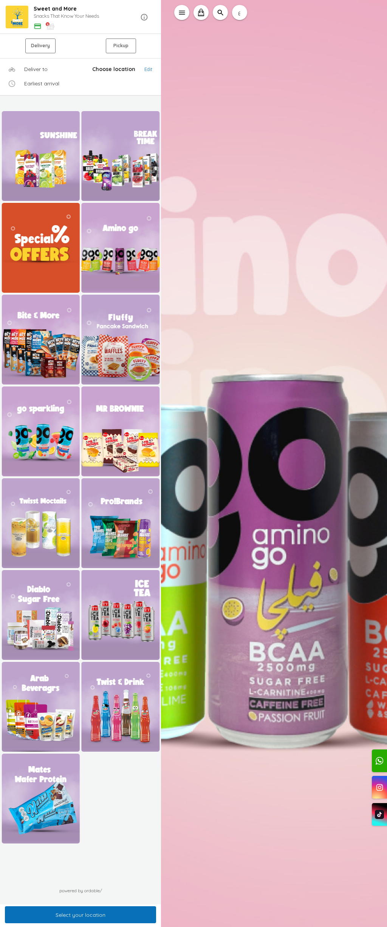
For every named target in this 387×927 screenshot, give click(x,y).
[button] (80, 17)
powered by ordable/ (80, 890)
